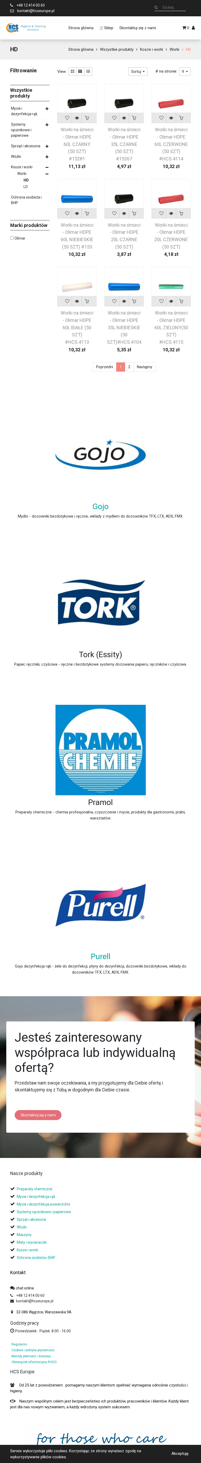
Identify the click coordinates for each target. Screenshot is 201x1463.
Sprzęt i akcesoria (25, 146)
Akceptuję (179, 1453)
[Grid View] (80, 71)
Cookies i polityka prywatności (33, 1350)
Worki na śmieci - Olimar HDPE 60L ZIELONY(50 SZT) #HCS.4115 (171, 327)
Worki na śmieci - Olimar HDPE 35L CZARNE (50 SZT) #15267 (124, 144)
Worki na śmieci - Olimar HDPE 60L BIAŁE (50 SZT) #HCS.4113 (77, 327)
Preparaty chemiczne (35, 1189)
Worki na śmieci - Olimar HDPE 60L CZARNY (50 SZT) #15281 (77, 144)
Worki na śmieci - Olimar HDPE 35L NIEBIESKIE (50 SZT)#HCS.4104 (124, 327)
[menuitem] (80, 27)
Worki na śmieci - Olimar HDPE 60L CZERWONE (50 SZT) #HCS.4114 (171, 144)
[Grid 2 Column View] (72, 71)
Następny (144, 367)
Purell (100, 956)
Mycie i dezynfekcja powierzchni (43, 1204)
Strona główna (80, 49)
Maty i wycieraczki (32, 1242)
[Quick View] (77, 118)
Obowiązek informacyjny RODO (34, 1362)
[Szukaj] (156, 7)
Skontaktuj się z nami (38, 1115)
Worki (174, 49)
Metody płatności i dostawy (31, 1356)
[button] (138, 71)
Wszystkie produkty (116, 49)
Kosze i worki (151, 49)
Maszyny (24, 1235)
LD (26, 187)
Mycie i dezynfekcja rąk (24, 111)
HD (188, 49)
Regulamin (19, 1344)
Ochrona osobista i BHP (26, 200)
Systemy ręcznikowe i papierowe (21, 130)
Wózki (16, 156)
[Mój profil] (193, 28)
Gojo (100, 506)
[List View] (88, 71)
